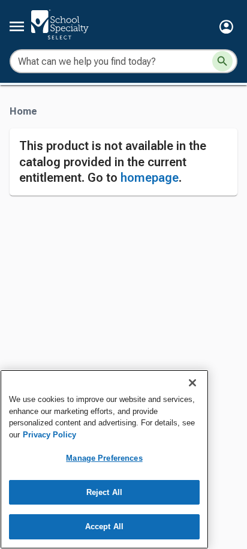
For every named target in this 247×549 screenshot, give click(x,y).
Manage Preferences (104, 458)
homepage (150, 177)
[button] (226, 27)
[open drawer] (16, 26)
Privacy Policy (49, 434)
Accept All (104, 526)
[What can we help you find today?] (222, 61)
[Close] (192, 383)
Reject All (104, 492)
